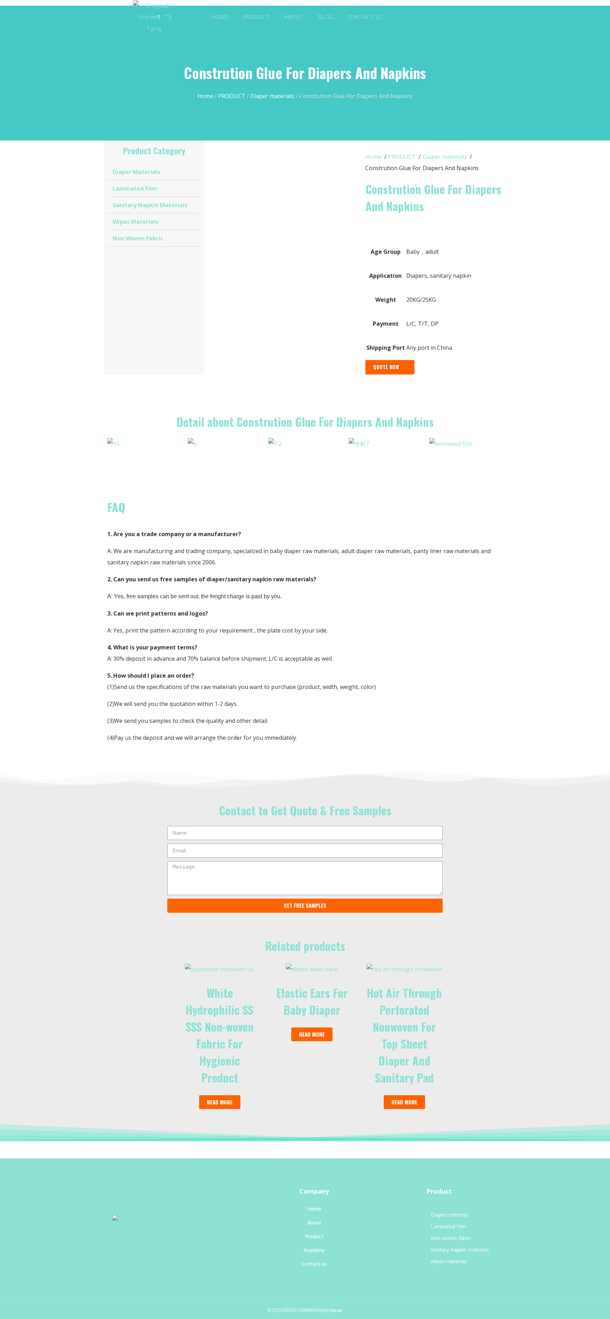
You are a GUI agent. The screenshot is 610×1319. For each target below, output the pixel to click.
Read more (220, 1102)
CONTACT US (365, 17)
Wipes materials (449, 1261)
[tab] (154, 172)
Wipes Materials (136, 222)
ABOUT (294, 17)
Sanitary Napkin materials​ (150, 205)
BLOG (325, 17)
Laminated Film (135, 188)
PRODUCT (256, 17)
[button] (436, 17)
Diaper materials (272, 96)
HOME (219, 17)
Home (205, 96)
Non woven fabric (138, 238)
